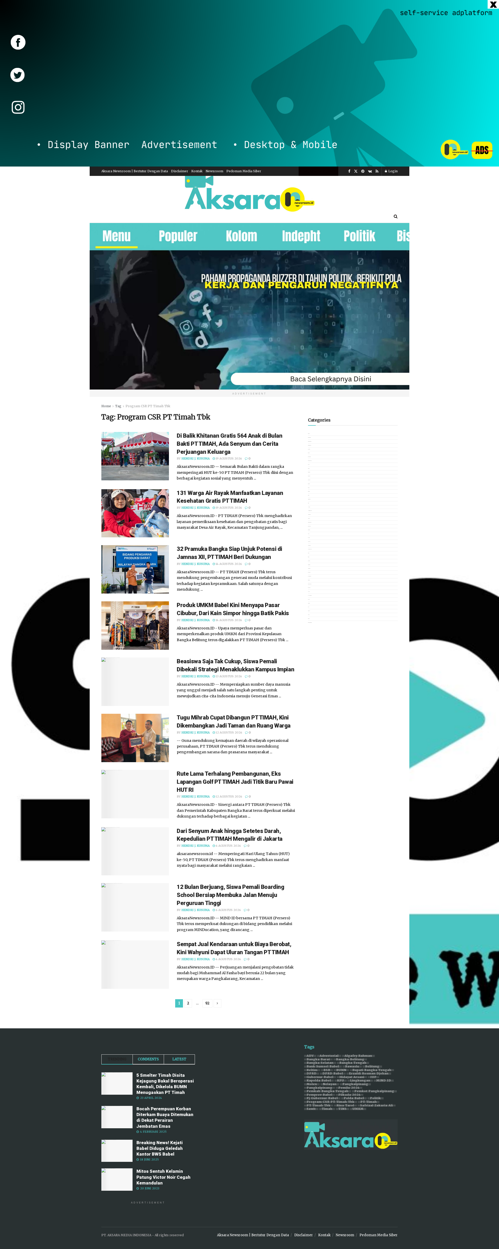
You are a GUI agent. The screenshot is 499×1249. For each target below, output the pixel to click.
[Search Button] (396, 216)
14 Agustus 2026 (228, 564)
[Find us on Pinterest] (362, 171)
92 (207, 1003)
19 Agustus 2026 (228, 458)
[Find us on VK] (370, 171)
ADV (310, 1056)
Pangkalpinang (355, 1084)
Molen (312, 1084)
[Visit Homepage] (249, 193)
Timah (327, 1109)
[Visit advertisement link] (249, 83)
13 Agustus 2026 (228, 676)
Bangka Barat (318, 1060)
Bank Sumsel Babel (323, 1067)
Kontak (196, 171)
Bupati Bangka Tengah (371, 1070)
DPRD (312, 1074)
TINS (342, 1109)
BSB (327, 1070)
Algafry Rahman (358, 1056)
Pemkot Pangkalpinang (374, 1091)
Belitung (372, 1067)
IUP (373, 1077)
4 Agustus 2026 (228, 959)
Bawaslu (352, 1067)
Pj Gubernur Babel (322, 1098)
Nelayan (330, 1084)
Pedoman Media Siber (243, 171)
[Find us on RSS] (377, 171)
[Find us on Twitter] (356, 171)
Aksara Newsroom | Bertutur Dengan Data (134, 171)
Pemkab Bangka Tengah (328, 1091)
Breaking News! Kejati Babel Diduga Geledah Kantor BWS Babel (159, 1148)
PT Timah (368, 1102)
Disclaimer (179, 171)
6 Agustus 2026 (228, 845)
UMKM (358, 1109)
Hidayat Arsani (351, 1077)
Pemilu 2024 (349, 1088)
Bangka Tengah (352, 1063)
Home (106, 406)
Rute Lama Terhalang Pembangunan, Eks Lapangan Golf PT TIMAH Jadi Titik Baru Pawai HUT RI (235, 781)
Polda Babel (354, 1098)
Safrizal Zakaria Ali (376, 1106)
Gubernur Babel (320, 1077)
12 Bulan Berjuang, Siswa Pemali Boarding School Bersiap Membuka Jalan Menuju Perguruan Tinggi (230, 895)
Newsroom (214, 171)
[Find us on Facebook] (349, 171)
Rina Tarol (345, 1106)
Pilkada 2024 (349, 1095)
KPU (340, 1081)
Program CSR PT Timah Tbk (148, 406)
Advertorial (329, 1056)
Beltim (312, 1070)
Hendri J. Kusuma (195, 458)
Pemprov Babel (319, 1095)
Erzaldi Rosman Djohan (369, 1074)
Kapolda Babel (319, 1081)
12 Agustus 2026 (228, 732)
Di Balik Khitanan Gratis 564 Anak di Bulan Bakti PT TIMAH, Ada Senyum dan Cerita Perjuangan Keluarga (230, 443)
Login (393, 171)
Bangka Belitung (350, 1060)
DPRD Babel (333, 1074)
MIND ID (383, 1081)
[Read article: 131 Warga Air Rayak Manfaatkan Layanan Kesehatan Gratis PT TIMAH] (135, 513)
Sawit (311, 1109)
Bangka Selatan (320, 1063)
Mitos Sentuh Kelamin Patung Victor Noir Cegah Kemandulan (163, 1177)
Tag (118, 406)
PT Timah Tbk (319, 1106)
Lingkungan (360, 1081)
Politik (375, 1098)
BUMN (341, 1070)
